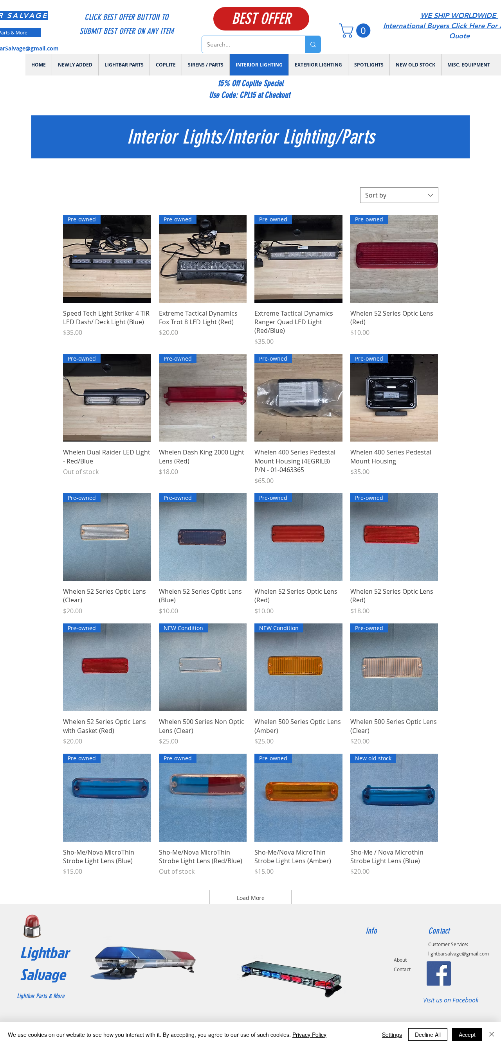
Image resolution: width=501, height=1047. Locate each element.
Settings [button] (392, 1034)
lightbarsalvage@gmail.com (458, 953)
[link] (356, 30)
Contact (402, 969)
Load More (251, 898)
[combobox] (399, 195)
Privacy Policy (309, 1034)
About (400, 960)
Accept (467, 1034)
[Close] (491, 1034)
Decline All (428, 1034)
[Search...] (313, 44)
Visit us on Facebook (451, 1000)
